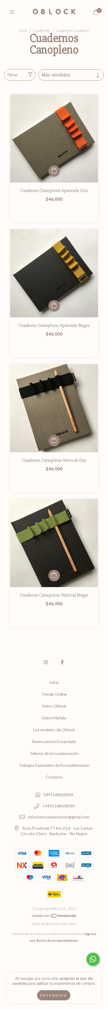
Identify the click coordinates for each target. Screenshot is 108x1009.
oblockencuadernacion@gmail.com (58, 817)
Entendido (53, 995)
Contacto (54, 777)
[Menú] (12, 12)
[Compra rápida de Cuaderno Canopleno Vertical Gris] (54, 440)
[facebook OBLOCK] (62, 662)
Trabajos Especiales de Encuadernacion (54, 765)
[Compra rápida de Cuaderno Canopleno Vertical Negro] (54, 575)
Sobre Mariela (54, 717)
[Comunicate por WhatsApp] (92, 959)
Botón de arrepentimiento (57, 940)
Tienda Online (54, 694)
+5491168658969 (58, 805)
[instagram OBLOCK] (46, 662)
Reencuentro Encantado (54, 741)
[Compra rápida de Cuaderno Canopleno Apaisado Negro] (54, 306)
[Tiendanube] (54, 917)
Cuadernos (41, 30)
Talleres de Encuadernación (54, 753)
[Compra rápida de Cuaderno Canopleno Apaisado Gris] (54, 171)
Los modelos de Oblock (54, 729)
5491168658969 (58, 794)
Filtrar (12, 74)
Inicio (23, 30)
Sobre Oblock (54, 705)
